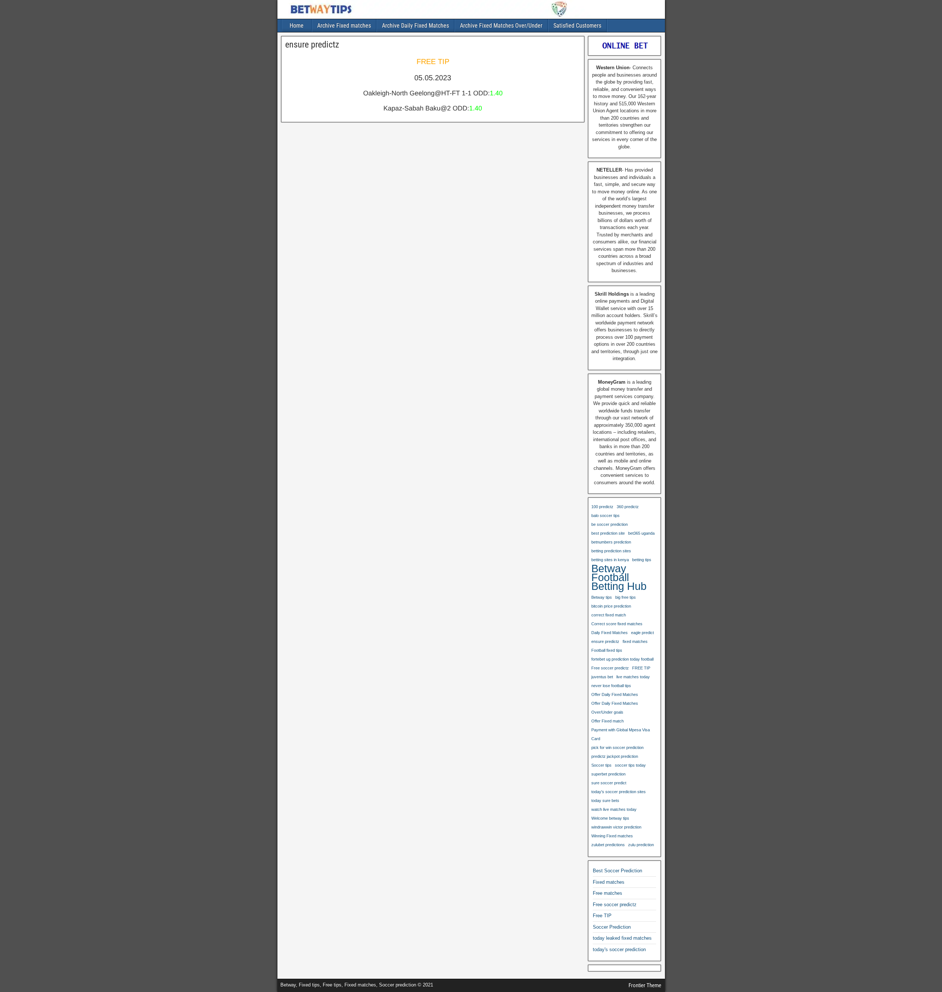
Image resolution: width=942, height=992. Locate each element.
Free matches (607, 893)
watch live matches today (614, 809)
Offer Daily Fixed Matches (614, 694)
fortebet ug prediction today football (622, 659)
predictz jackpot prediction (614, 756)
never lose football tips (611, 685)
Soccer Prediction (612, 927)
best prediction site (608, 533)
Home (297, 25)
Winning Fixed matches (612, 836)
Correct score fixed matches (616, 624)
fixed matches (635, 641)
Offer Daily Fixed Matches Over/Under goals (614, 707)
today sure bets (605, 800)
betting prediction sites (611, 551)
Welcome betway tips (610, 818)
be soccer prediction (609, 524)
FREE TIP (641, 668)
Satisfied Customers (577, 25)
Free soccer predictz (610, 668)
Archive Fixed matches (344, 25)
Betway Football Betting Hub (619, 577)
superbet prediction (608, 774)
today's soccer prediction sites (618, 791)
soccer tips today (630, 765)
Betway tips (601, 597)
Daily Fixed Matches (609, 632)
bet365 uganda (641, 533)
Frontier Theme (644, 985)
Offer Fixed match (607, 721)
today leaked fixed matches (622, 938)
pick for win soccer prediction (617, 747)
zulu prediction (641, 845)
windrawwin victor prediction (616, 827)
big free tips (625, 597)
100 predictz (602, 506)
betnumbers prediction (611, 542)
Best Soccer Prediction (617, 870)
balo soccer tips (605, 515)
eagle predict (642, 632)
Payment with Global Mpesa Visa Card (620, 734)
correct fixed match (608, 615)
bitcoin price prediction (611, 606)
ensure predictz (312, 44)
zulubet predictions (608, 845)
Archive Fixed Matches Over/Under (501, 25)
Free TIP (602, 915)
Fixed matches (608, 882)
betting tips (641, 559)
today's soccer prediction (619, 949)
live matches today (633, 677)
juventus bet (602, 677)
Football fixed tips (606, 650)
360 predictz (628, 506)
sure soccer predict (608, 783)
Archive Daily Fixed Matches (415, 25)
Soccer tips (601, 765)
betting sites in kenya (610, 559)
